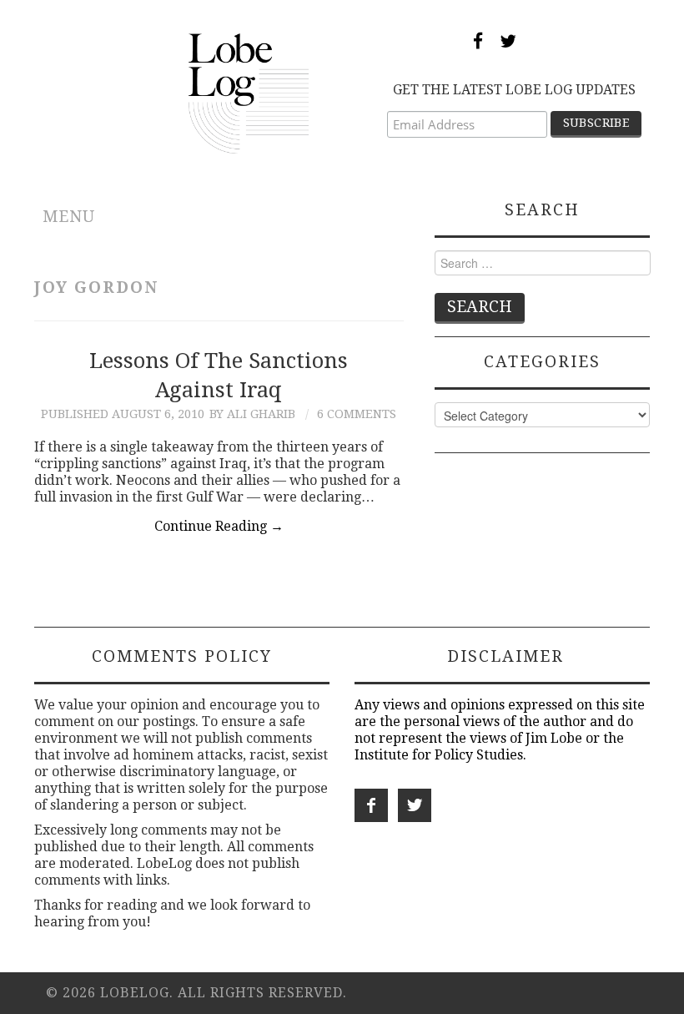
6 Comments (356, 414)
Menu (69, 216)
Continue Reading (219, 526)
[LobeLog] (249, 92)
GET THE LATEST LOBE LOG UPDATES (514, 90)
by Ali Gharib (252, 414)
